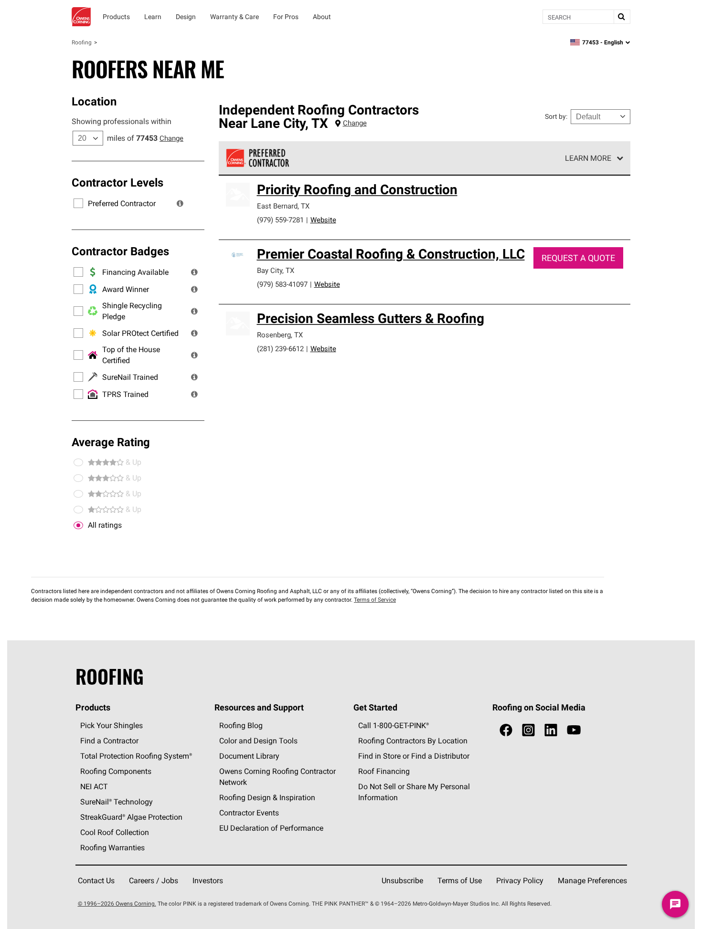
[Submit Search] (621, 17)
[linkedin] (551, 730)
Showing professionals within (121, 121)
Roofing (82, 42)
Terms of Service (375, 599)
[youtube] (573, 730)
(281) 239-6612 (280, 348)
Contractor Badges (120, 251)
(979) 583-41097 (282, 284)
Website (323, 219)
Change (171, 138)
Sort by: (556, 116)
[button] (180, 203)
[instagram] (528, 730)
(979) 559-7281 (280, 219)
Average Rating (111, 442)
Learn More (588, 158)
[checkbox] (78, 525)
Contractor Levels (117, 182)
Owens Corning (81, 16)
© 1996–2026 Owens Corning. (117, 903)
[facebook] (506, 730)
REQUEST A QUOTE (578, 257)
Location (94, 101)
